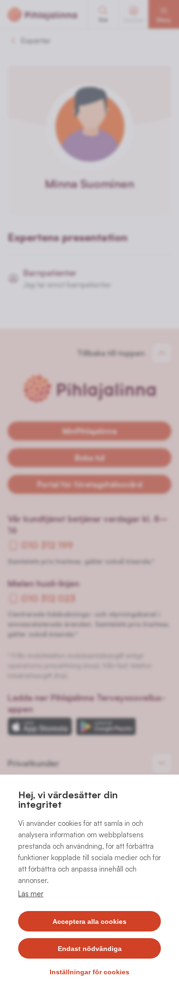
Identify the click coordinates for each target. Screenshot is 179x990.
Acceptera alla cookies (89, 921)
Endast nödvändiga (90, 948)
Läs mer (30, 893)
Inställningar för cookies (89, 972)
